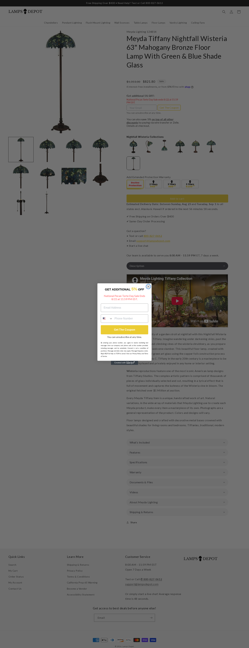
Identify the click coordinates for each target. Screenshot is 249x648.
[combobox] (107, 319)
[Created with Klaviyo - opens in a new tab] (124, 363)
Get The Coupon (124, 329)
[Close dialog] (148, 286)
